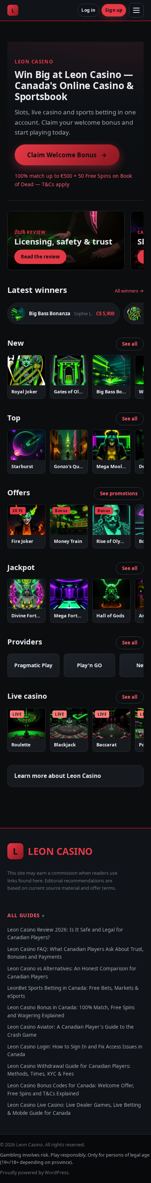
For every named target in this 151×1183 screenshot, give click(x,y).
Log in (88, 10)
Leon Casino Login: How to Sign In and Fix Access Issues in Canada (74, 1050)
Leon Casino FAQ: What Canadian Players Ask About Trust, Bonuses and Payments (75, 953)
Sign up (113, 10)
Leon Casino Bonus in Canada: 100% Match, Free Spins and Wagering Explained (71, 1011)
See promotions (118, 493)
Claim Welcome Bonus (67, 155)
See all (129, 344)
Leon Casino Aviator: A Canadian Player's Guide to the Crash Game (70, 1031)
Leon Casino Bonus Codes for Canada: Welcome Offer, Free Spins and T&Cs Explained (70, 1089)
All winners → (129, 290)
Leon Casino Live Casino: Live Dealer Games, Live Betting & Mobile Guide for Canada (74, 1109)
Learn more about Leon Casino (57, 776)
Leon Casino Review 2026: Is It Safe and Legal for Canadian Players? (65, 933)
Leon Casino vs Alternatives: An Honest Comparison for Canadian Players (71, 972)
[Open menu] (136, 10)
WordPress (57, 1172)
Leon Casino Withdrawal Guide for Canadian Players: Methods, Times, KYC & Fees (68, 1070)
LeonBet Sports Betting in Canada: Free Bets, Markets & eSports (73, 992)
